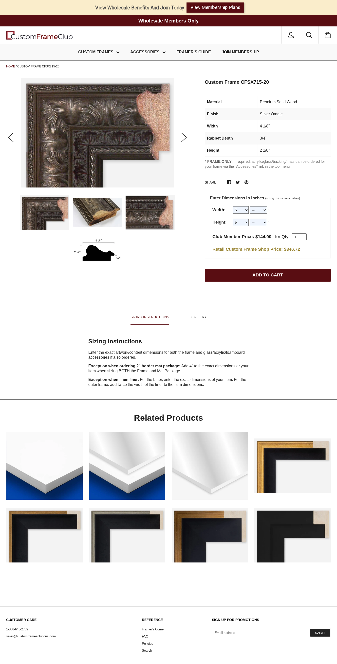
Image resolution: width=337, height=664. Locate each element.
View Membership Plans (215, 7)
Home (10, 66)
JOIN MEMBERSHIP (240, 52)
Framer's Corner (153, 629)
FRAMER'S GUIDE (193, 52)
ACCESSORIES (145, 52)
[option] (97, 132)
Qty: (285, 236)
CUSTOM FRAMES (96, 52)
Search (147, 650)
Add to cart (267, 274)
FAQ (145, 636)
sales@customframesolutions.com (31, 636)
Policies (147, 643)
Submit (320, 632)
